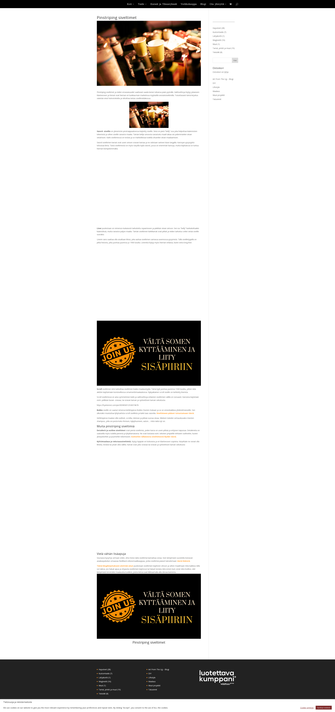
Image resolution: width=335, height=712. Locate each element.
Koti (129, 4)
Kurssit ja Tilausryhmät (163, 4)
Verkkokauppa (189, 4)
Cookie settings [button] (307, 708)
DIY (214, 83)
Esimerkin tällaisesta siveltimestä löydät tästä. (154, 436)
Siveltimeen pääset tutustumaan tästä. (175, 413)
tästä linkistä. (183, 561)
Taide (141, 4)
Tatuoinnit (217, 99)
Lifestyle (216, 87)
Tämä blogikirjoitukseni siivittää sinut (115, 566)
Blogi (203, 4)
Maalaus (216, 91)
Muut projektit (219, 95)
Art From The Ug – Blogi (223, 79)
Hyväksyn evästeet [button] (323, 708)
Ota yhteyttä (217, 4)
